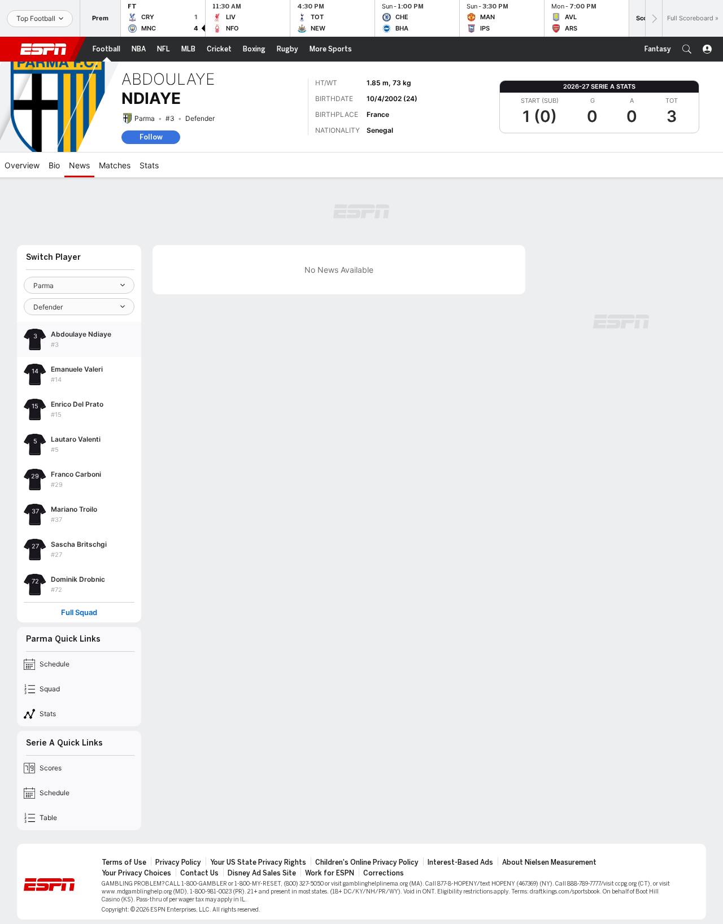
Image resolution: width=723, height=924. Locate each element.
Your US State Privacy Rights (258, 862)
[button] (686, 49)
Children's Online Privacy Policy (367, 862)
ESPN (43, 49)
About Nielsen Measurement (549, 862)
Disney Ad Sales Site (262, 873)
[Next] (653, 18)
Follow (151, 137)
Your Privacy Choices (136, 873)
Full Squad (79, 612)
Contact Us (199, 873)
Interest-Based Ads (460, 862)
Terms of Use (124, 862)
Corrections (383, 873)
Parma (144, 118)
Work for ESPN (329, 873)
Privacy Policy (178, 862)
